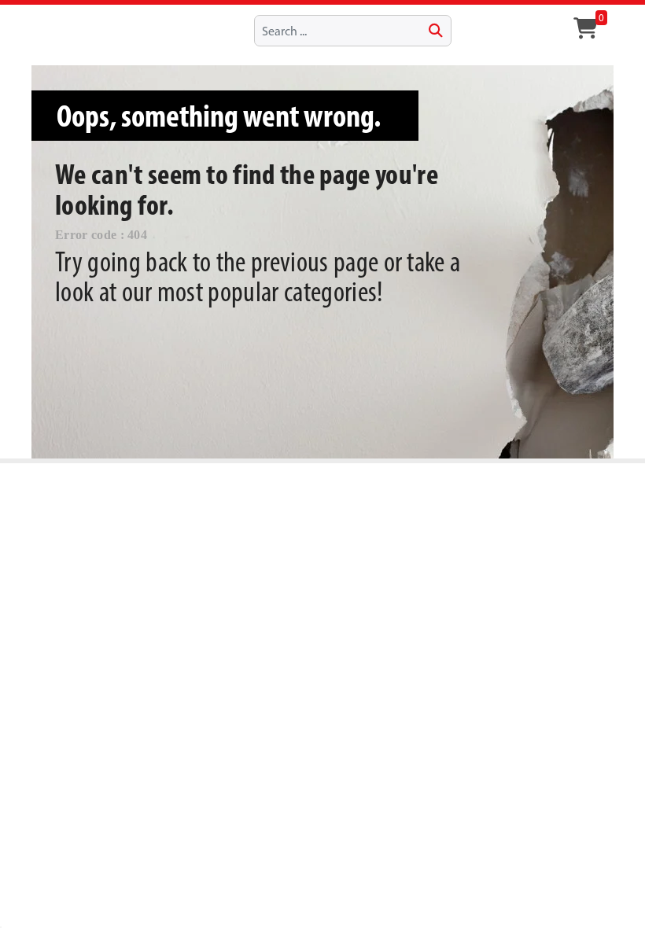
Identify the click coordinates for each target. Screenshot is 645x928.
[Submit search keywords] (436, 31)
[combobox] (353, 30)
